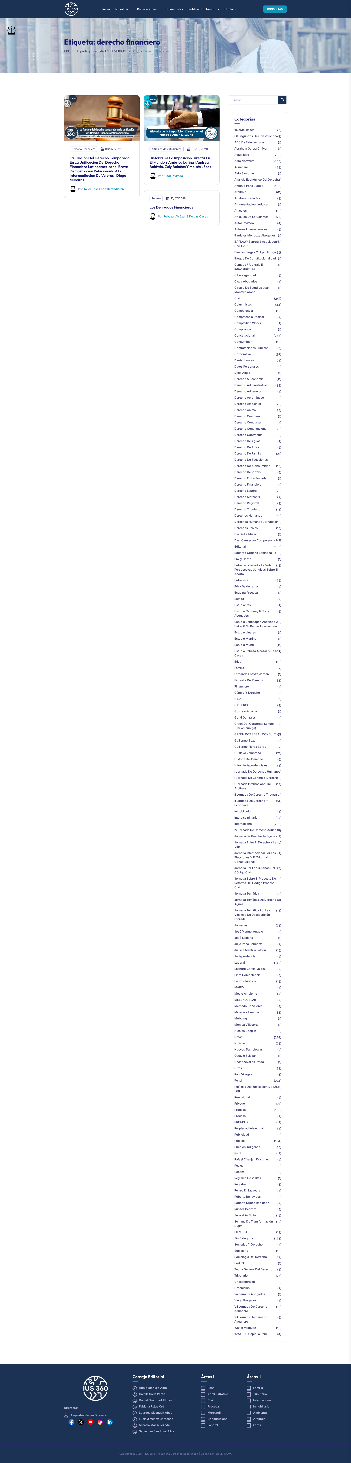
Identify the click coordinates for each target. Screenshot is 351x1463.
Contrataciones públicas (251, 348)
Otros (238, 1068)
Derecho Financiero (83, 148)
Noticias (240, 1043)
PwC (237, 1153)
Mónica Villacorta (246, 1024)
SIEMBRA (240, 1232)
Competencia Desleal (249, 317)
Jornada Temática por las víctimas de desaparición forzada (252, 914)
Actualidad (241, 154)
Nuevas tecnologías (248, 1049)
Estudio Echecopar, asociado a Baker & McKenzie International (256, 624)
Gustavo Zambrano (247, 753)
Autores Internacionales (250, 229)
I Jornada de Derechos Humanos (257, 771)
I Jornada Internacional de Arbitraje (252, 786)
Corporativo (242, 354)
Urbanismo (242, 1288)
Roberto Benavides (247, 1196)
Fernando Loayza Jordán (251, 674)
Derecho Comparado (248, 416)
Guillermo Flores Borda (250, 746)
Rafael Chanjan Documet (251, 1159)
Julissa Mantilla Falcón (250, 950)
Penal (238, 1080)
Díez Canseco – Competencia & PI (257, 540)
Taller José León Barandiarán (104, 189)
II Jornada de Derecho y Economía (251, 803)
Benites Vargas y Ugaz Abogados (257, 252)
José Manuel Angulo (248, 931)
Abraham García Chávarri (251, 148)
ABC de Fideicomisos (249, 142)
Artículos (240, 210)
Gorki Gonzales (245, 717)
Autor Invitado (173, 176)
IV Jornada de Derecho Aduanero (257, 830)
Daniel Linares (244, 360)
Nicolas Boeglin (245, 1031)
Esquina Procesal (246, 592)
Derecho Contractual (248, 435)
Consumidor (243, 341)
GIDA (237, 699)
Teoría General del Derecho (253, 1269)
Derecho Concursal (247, 422)
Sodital (239, 1263)
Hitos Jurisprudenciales (250, 765)
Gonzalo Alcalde (245, 711)
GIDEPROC (241, 705)
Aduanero (241, 167)
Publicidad (241, 1134)
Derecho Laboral (245, 490)
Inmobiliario (242, 811)
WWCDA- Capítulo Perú (250, 1334)
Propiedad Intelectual (249, 1128)
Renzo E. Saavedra (247, 1190)
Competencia (243, 310)
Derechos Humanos (248, 515)
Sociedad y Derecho (248, 1244)
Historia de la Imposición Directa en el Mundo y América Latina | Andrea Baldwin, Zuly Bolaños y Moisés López (180, 162)
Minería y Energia (246, 1012)
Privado (239, 1103)
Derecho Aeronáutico (249, 397)
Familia (239, 668)
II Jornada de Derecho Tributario (256, 794)
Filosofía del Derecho (249, 680)
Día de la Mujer (245, 534)
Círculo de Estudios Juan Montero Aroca (252, 290)
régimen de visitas (247, 1178)
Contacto (230, 9)
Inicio (106, 9)
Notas (238, 1037)
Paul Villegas (243, 1074)
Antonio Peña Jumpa (248, 186)
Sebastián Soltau (246, 1215)
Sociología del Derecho (250, 1257)
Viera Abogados (245, 1300)
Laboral (239, 962)
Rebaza (156, 198)
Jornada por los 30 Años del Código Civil (254, 870)
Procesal (240, 1109)
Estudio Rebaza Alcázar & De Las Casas (257, 653)
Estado (239, 599)
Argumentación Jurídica (251, 204)
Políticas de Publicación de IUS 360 (256, 1089)
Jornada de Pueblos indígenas (255, 836)
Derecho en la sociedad (251, 478)
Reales (239, 1165)
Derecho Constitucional (250, 428)
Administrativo (244, 161)
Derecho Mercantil (247, 497)
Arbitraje (240, 192)
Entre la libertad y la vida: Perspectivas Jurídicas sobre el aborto (256, 569)
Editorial (240, 546)
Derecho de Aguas (247, 441)
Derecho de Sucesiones (251, 459)
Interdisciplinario (246, 817)
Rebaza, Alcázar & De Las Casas (185, 216)
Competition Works (247, 323)
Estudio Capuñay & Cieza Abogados (251, 613)
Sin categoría (243, 1238)
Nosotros (121, 9)
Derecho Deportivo (247, 472)
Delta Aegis (242, 373)
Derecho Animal (245, 410)
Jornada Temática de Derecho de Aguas (257, 902)
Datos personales (246, 366)
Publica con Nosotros (203, 9)
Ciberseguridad (245, 275)
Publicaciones (147, 9)
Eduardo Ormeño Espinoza (253, 553)
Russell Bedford (245, 1209)
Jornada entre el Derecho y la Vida (255, 845)
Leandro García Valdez (250, 969)
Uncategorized (244, 1282)
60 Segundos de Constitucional (256, 136)
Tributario (241, 1275)
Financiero (241, 686)
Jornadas (241, 925)
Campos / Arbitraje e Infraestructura (248, 267)
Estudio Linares (245, 632)
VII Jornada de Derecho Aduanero (250, 1309)
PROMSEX (241, 1122)
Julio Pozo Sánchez (248, 944)
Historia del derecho (248, 759)
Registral (240, 1184)
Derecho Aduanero (247, 391)
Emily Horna (242, 559)
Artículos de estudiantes (167, 148)
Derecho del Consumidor (252, 466)
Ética (237, 661)
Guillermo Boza (245, 740)
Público (239, 1141)
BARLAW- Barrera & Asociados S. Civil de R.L (257, 244)
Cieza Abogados (245, 281)
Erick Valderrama (246, 586)
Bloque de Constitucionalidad (255, 258)
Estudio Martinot (245, 638)
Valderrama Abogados (249, 1294)
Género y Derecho (247, 692)
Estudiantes (242, 605)
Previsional (242, 1097)
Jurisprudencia (244, 956)
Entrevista (241, 580)
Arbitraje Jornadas (247, 198)
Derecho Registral (246, 503)
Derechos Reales (246, 528)
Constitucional (244, 335)
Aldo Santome (244, 173)
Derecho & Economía (248, 379)
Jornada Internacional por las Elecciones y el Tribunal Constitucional (255, 857)
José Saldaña (243, 937)
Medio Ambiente (245, 993)
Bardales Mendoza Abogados (255, 235)
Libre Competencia (247, 975)
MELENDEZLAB (245, 1000)
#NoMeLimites (244, 130)
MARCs (239, 987)
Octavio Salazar (245, 1055)
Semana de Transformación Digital (253, 1224)
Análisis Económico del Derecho (257, 179)
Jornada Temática (246, 893)
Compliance (242, 329)
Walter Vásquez (245, 1328)
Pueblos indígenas (247, 1147)
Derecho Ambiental (247, 404)
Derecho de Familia (247, 453)
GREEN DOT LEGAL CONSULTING (257, 734)
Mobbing (240, 1018)
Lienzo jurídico (245, 981)
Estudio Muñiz (244, 645)
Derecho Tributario (247, 509)
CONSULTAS (275, 9)
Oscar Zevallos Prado (249, 1062)
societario (241, 1250)
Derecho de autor (246, 447)
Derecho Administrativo (250, 385)
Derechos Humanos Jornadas (255, 522)
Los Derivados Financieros (171, 207)
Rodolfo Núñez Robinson (251, 1203)
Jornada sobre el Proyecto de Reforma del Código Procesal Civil (255, 883)
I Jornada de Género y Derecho (256, 778)
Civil (237, 298)
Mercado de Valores (248, 1006)
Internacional (243, 824)
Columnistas (174, 9)
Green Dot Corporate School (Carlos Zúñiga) (254, 726)
